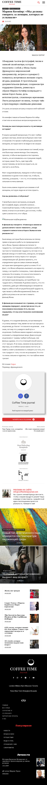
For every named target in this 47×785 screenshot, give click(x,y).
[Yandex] (29, 677)
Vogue (13, 364)
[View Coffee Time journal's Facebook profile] (26, 396)
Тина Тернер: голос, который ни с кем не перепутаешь (12, 430)
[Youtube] (33, 677)
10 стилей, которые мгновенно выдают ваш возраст (14, 643)
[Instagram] (17, 677)
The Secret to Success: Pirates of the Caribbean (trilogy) (16, 617)
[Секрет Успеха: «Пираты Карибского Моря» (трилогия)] (34, 606)
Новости (5, 8)
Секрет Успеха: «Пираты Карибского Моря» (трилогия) (15, 605)
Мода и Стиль (7, 570)
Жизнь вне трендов (12, 591)
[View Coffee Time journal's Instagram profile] (20, 396)
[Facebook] (13, 677)
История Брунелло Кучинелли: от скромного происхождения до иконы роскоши (16, 761)
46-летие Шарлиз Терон (11, 771)
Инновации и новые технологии (13, 529)
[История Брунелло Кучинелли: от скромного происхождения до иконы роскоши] (40, 762)
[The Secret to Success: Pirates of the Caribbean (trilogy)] (34, 618)
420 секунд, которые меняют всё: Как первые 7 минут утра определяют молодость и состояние (16, 630)
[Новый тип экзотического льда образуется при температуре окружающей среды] (23, 527)
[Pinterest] (21, 677)
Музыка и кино (15, 8)
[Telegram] (25, 677)
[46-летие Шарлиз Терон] (40, 774)
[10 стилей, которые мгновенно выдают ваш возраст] (23, 565)
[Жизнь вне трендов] (34, 593)
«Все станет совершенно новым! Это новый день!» (35, 430)
